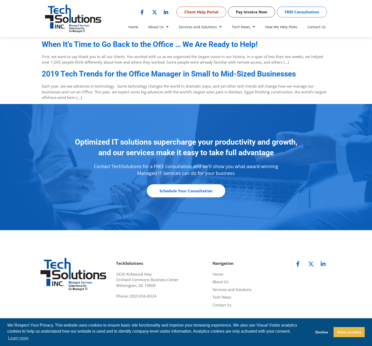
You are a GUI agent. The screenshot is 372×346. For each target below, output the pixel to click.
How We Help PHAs (281, 26)
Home (133, 26)
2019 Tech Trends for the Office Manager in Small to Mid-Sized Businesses (169, 73)
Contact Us (316, 26)
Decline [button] (321, 332)
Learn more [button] (18, 338)
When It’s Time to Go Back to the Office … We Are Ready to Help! (150, 44)
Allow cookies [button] (349, 332)
